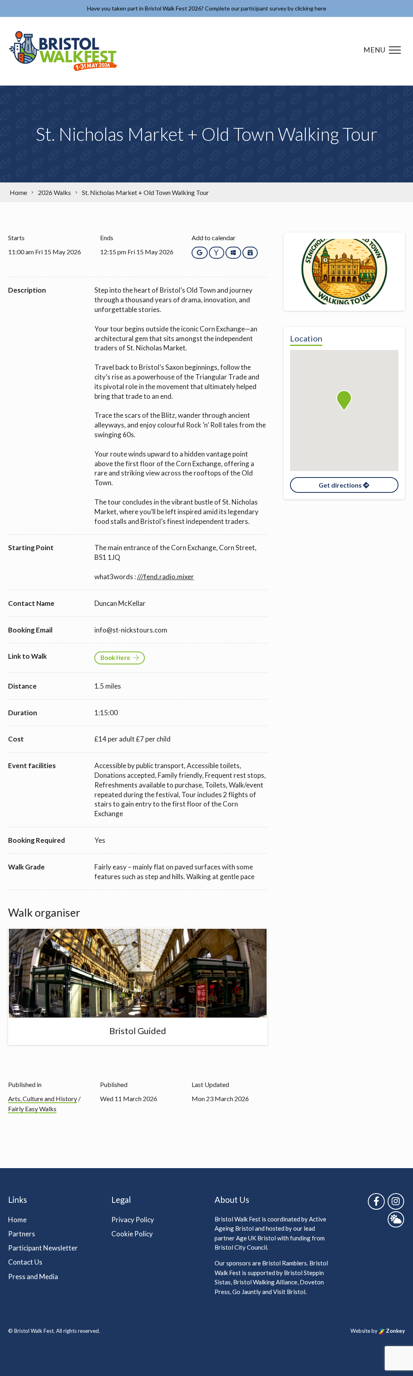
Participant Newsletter (43, 1248)
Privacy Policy (132, 1219)
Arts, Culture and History (42, 1098)
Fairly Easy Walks (32, 1108)
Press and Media (33, 1276)
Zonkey (395, 1331)
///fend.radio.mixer (165, 576)
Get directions (341, 485)
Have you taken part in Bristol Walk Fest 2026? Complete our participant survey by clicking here (206, 8)
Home (17, 1219)
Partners (21, 1233)
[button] (344, 400)
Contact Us (25, 1262)
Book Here (115, 657)
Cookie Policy (132, 1233)
